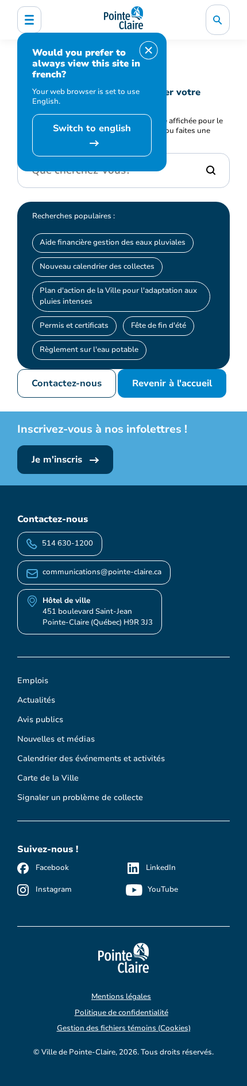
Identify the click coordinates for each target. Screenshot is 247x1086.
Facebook (52, 867)
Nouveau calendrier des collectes (97, 266)
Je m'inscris (58, 459)
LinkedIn (161, 867)
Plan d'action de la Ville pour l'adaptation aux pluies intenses (118, 296)
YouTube (163, 889)
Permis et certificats (74, 325)
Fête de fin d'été (158, 325)
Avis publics (40, 719)
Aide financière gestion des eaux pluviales (113, 242)
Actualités (36, 700)
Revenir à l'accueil (172, 383)
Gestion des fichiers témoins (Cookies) (124, 1028)
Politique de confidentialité (121, 1012)
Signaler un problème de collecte (80, 797)
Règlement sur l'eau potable (89, 349)
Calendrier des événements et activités (91, 758)
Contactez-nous (67, 383)
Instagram (54, 889)
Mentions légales (121, 996)
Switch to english (92, 128)
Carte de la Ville (48, 778)
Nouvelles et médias (56, 739)
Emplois (32, 680)
